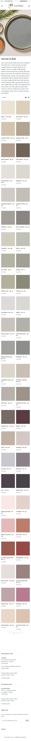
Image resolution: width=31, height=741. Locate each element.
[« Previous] (8, 632)
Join (27, 720)
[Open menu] (3, 6)
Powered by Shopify (20, 737)
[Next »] (22, 632)
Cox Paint (8, 737)
